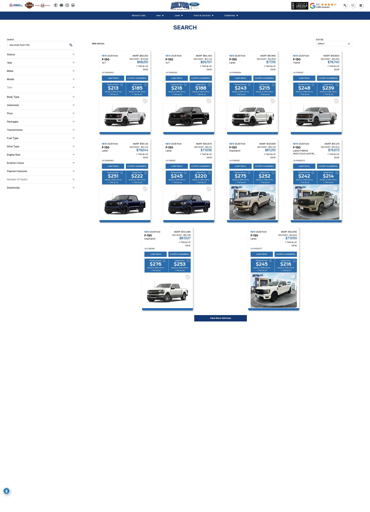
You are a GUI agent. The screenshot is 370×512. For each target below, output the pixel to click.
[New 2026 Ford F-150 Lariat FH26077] (274, 290)
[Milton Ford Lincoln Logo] (185, 6)
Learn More (113, 78)
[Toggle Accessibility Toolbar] (6, 491)
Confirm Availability (137, 78)
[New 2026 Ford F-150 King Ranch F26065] (167, 290)
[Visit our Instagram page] (66, 5)
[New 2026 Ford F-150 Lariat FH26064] (252, 114)
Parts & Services (202, 16)
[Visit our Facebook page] (54, 5)
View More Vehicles (220, 318)
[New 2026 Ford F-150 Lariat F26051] (189, 202)
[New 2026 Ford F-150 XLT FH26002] (125, 114)
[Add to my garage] (144, 100)
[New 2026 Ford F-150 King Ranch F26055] (252, 202)
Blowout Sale (138, 16)
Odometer (13, 105)
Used (177, 16)
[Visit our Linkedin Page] (72, 5)
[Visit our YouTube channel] (60, 5)
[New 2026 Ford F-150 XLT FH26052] (189, 114)
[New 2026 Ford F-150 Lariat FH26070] (316, 202)
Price (10, 113)
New (158, 16)
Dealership (229, 16)
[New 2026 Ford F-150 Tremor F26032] (316, 114)
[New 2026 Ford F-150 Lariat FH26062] (125, 202)
